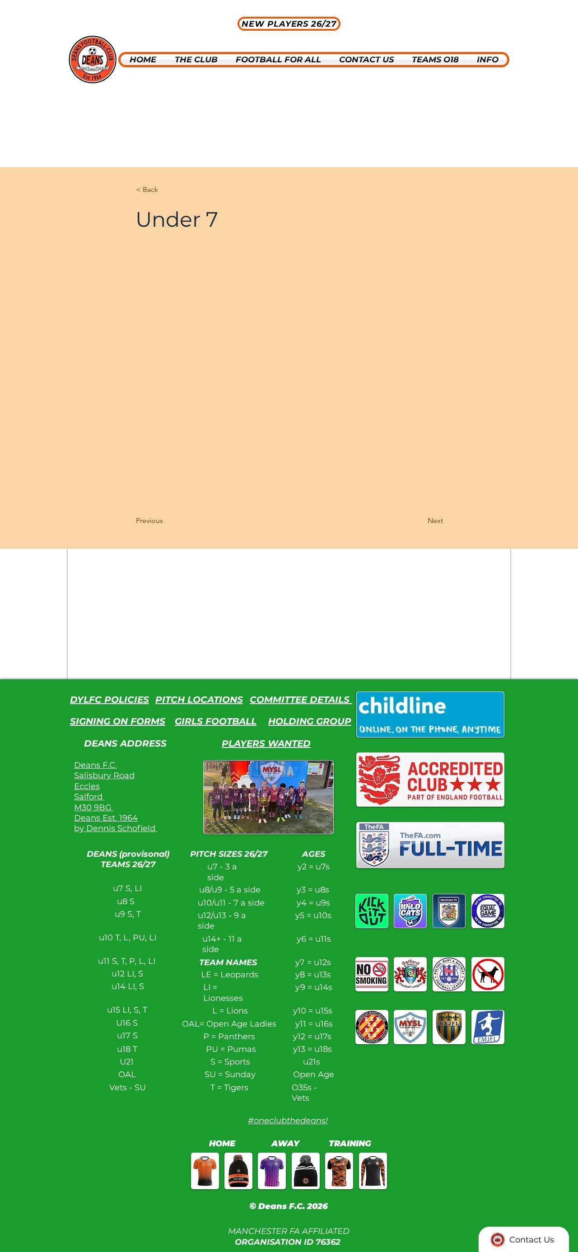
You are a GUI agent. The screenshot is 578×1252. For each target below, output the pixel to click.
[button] (196, 59)
